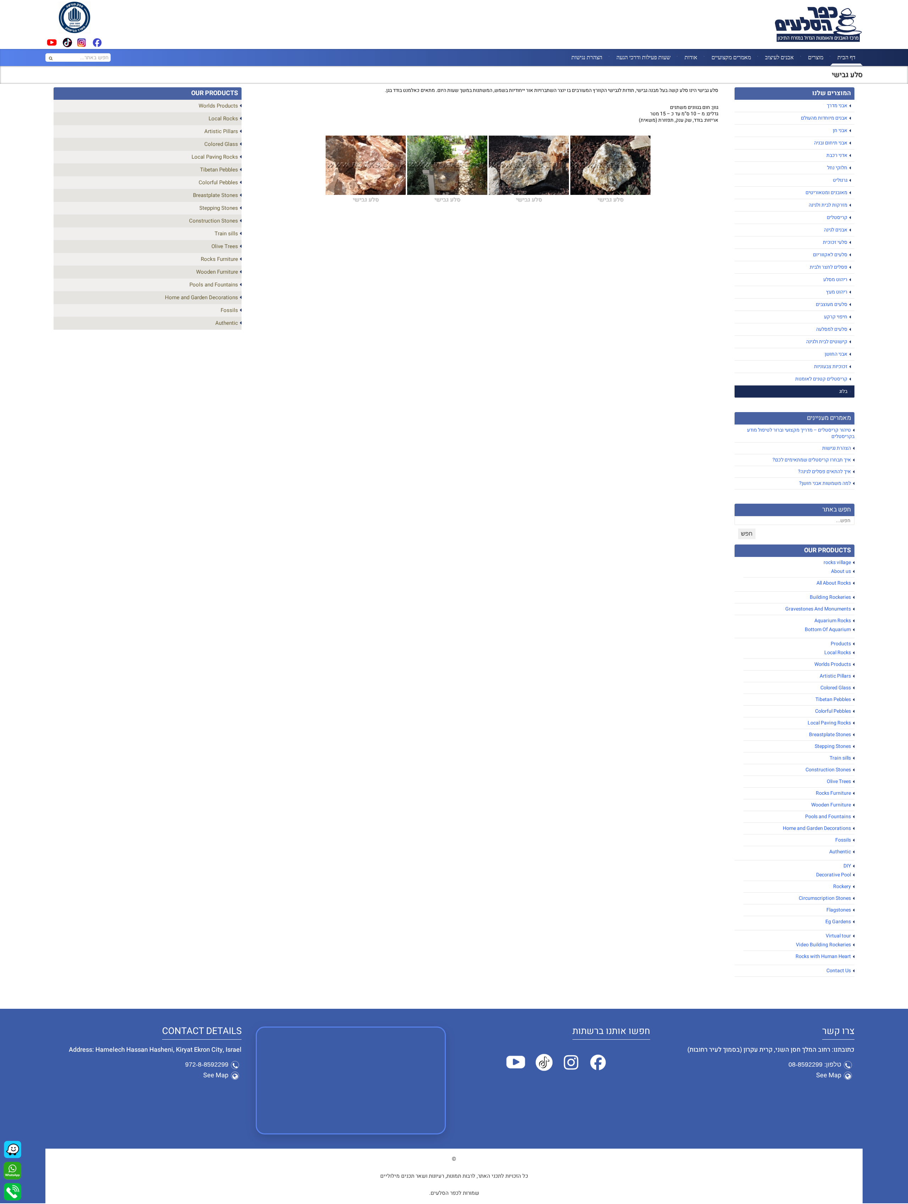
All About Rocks (833, 583)
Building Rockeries (830, 597)
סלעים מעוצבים (831, 304)
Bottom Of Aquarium (828, 629)
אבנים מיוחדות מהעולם (824, 118)
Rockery (842, 886)
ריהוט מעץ (836, 292)
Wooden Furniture (831, 805)
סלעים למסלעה (831, 329)
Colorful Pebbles (833, 711)
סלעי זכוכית (835, 242)
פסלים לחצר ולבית (828, 267)
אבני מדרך (837, 105)
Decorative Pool (833, 875)
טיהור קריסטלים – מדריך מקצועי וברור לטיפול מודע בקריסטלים (800, 433)
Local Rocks (837, 652)
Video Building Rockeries (823, 944)
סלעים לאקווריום (830, 254)
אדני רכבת (836, 155)
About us (841, 571)
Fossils (843, 840)
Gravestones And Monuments (818, 609)
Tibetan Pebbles (833, 699)
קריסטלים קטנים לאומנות (821, 379)
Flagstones (838, 910)
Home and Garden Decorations (817, 828)
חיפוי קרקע (835, 317)
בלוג (843, 391)
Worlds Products (832, 664)
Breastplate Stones (830, 734)
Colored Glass (835, 687)
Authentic (840, 851)
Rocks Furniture (833, 793)
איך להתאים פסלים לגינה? (824, 471)
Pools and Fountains (828, 816)
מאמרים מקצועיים (731, 57)
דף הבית (846, 57)
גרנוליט (840, 180)
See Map (828, 1075)
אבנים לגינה (835, 230)
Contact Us (838, 970)
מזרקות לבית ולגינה (828, 205)
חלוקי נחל (837, 167)
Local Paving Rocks (829, 723)
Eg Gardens (838, 921)
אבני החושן (836, 354)
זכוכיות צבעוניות (830, 366)
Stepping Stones (833, 746)
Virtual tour (838, 936)
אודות (691, 57)
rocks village (837, 562)
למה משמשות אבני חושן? (825, 483)
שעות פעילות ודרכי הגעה (643, 57)
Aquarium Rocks (832, 620)
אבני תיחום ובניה (830, 143)
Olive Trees (839, 781)
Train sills (840, 758)
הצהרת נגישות (586, 57)
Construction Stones (828, 769)
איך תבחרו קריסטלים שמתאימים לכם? (812, 460)
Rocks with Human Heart (823, 956)
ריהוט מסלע (835, 279)
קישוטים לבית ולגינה (826, 341)
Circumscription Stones (825, 898)
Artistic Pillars (835, 676)
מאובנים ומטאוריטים (826, 192)
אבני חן (840, 130)
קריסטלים (837, 217)
